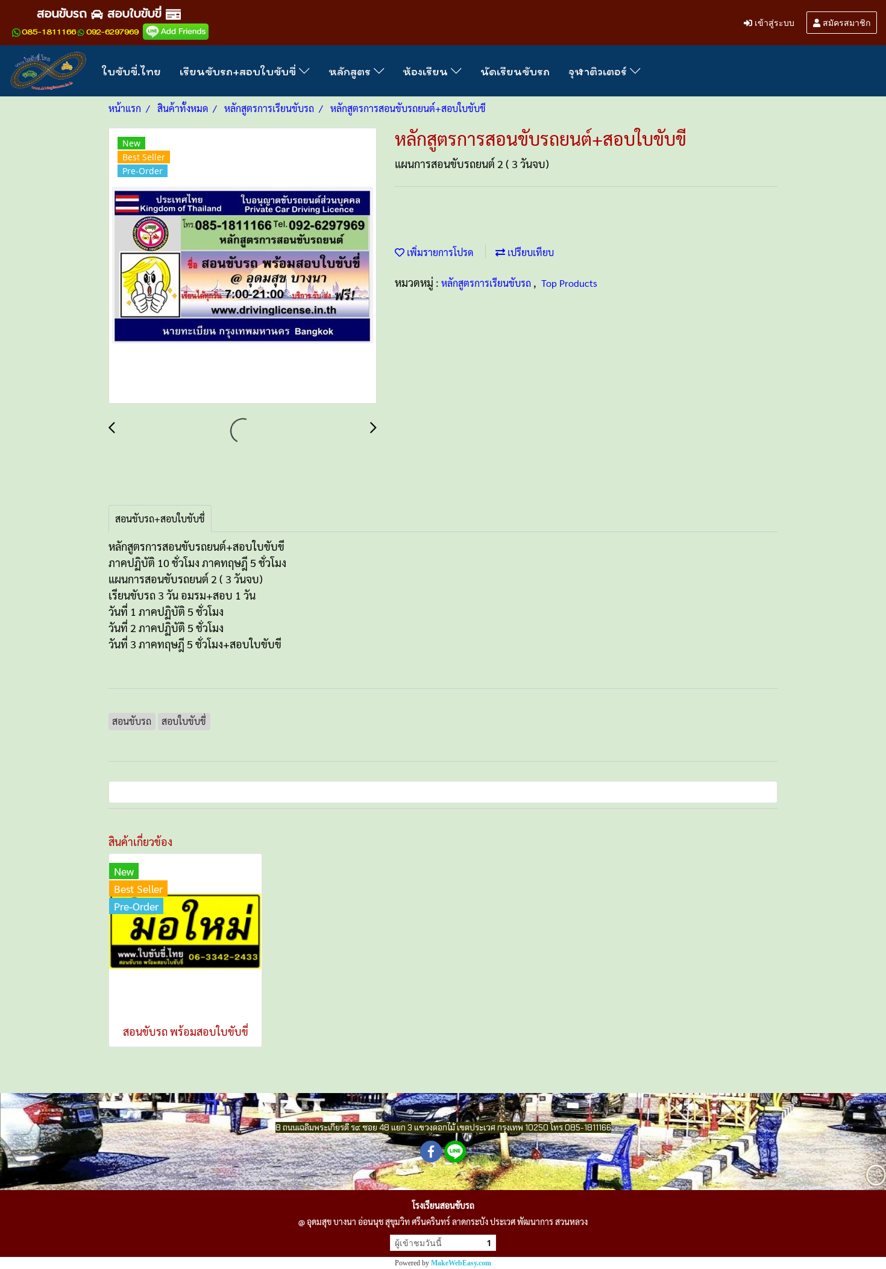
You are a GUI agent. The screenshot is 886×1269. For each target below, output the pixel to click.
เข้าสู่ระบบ (773, 22)
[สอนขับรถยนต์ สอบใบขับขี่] (176, 31)
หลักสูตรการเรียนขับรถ (487, 283)
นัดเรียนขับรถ (515, 71)
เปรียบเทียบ (529, 252)
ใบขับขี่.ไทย (131, 71)
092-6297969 (112, 32)
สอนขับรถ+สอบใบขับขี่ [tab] (160, 518)
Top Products (569, 283)
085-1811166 (49, 32)
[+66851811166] (16, 32)
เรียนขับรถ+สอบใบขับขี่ (239, 71)
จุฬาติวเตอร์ (599, 71)
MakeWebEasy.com (461, 1263)
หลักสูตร (351, 71)
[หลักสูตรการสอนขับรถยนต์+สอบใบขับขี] (242, 266)
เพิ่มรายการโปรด (438, 252)
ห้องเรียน (427, 71)
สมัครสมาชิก (845, 22)
